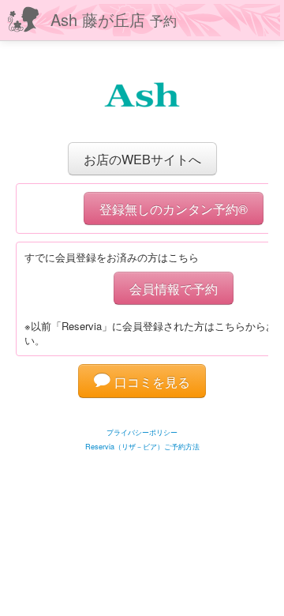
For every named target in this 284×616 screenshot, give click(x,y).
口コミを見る (150, 381)
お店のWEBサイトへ (142, 158)
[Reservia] (142, 412)
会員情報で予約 (173, 288)
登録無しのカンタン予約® (173, 208)
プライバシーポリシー (142, 432)
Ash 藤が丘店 (113, 19)
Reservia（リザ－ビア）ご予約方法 (142, 446)
